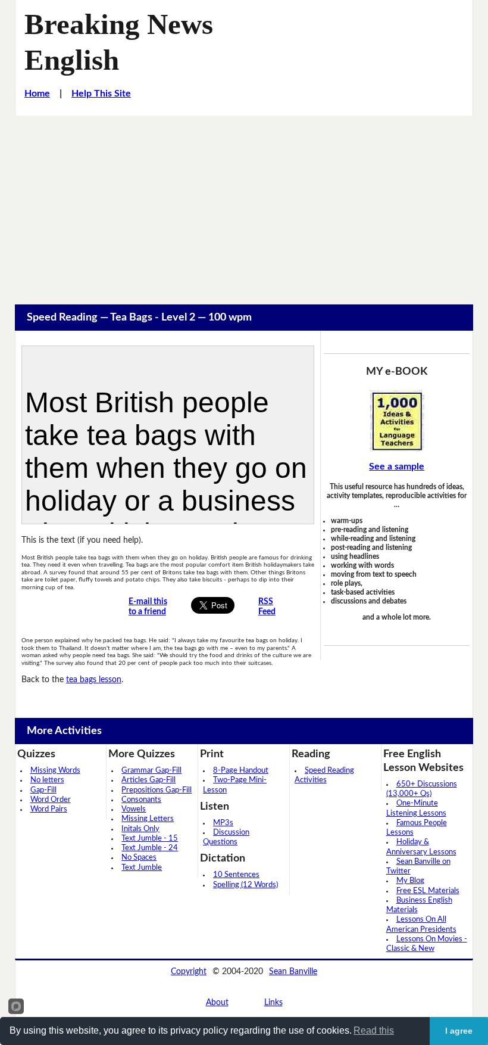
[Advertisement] (244, 205)
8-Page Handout (240, 771)
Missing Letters (147, 819)
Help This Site (101, 93)
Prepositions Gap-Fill (156, 790)
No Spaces (139, 857)
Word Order (50, 800)
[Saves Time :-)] (397, 421)
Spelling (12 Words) (245, 885)
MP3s (223, 823)
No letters (47, 780)
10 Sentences (236, 875)
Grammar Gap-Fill (151, 771)
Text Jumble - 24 (149, 848)
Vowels (133, 809)
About (217, 1003)
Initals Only (140, 829)
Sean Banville (293, 972)
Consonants (141, 800)
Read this (374, 1030)
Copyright (189, 972)
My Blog (410, 881)
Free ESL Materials (427, 891)
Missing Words (55, 771)
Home (37, 93)
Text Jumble (141, 868)
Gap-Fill (43, 790)
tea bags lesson (93, 680)
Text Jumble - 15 (149, 838)
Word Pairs (48, 809)
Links (273, 1003)
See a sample (396, 466)
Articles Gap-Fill (148, 780)
